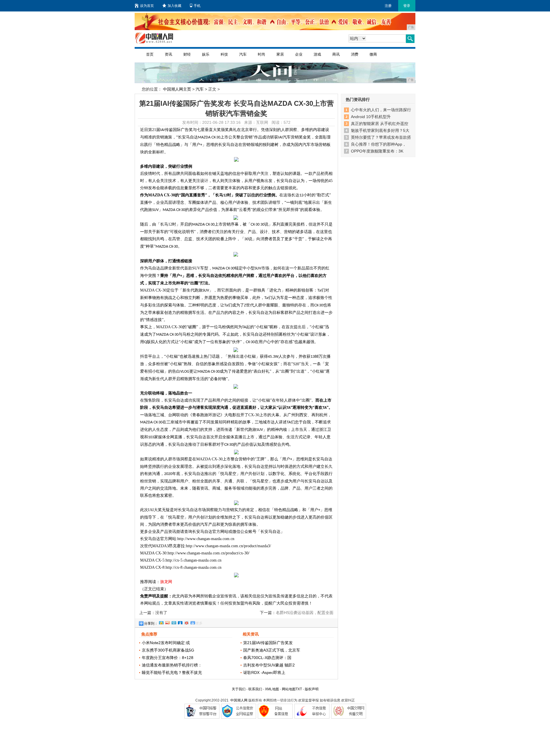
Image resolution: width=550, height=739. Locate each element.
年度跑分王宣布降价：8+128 (167, 657)
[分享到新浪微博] (167, 622)
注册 (388, 6)
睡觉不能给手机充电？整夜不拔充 (172, 672)
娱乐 (205, 54)
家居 (280, 54)
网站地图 (289, 689)
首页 (150, 54)
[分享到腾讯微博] (173, 622)
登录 (406, 6)
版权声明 (312, 689)
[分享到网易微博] (186, 622)
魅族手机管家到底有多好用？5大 (380, 130)
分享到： (151, 623)
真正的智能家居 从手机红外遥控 (379, 123)
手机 (197, 6)
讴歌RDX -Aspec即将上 (264, 672)
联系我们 (255, 689)
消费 (354, 54)
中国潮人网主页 (177, 89)
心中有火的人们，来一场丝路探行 (381, 109)
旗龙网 (166, 581)
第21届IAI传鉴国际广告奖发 (268, 642)
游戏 (317, 54)
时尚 (261, 54)
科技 (224, 54)
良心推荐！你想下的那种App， (378, 144)
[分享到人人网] (180, 622)
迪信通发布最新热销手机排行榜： (172, 665)
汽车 (243, 54)
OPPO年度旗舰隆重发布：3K (377, 151)
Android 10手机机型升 (371, 116)
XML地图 (272, 689)
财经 (187, 54)
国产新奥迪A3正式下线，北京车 (271, 650)
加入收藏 (174, 6)
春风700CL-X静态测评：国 (267, 657)
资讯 (168, 54)
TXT (299, 689)
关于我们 (238, 689)
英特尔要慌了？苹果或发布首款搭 (381, 137)
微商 (373, 54)
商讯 (336, 54)
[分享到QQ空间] (161, 622)
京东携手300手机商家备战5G (168, 650)
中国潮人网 (238, 700)
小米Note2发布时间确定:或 (166, 642)
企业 (298, 54)
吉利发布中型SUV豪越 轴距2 (269, 665)
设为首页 (147, 6)
